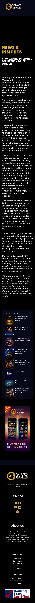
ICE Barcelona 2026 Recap (21, 382)
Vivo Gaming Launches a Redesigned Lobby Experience (22, 351)
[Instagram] (15, 503)
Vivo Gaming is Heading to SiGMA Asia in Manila (22, 339)
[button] (28, 6)
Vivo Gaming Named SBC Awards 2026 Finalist (21, 318)
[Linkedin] (19, 507)
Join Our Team (19, 371)
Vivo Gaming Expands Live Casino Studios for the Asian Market (22, 391)
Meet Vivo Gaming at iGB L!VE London (21, 328)
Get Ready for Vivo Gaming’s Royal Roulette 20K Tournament (22, 362)
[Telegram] (17, 511)
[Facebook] (19, 503)
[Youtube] (15, 507)
